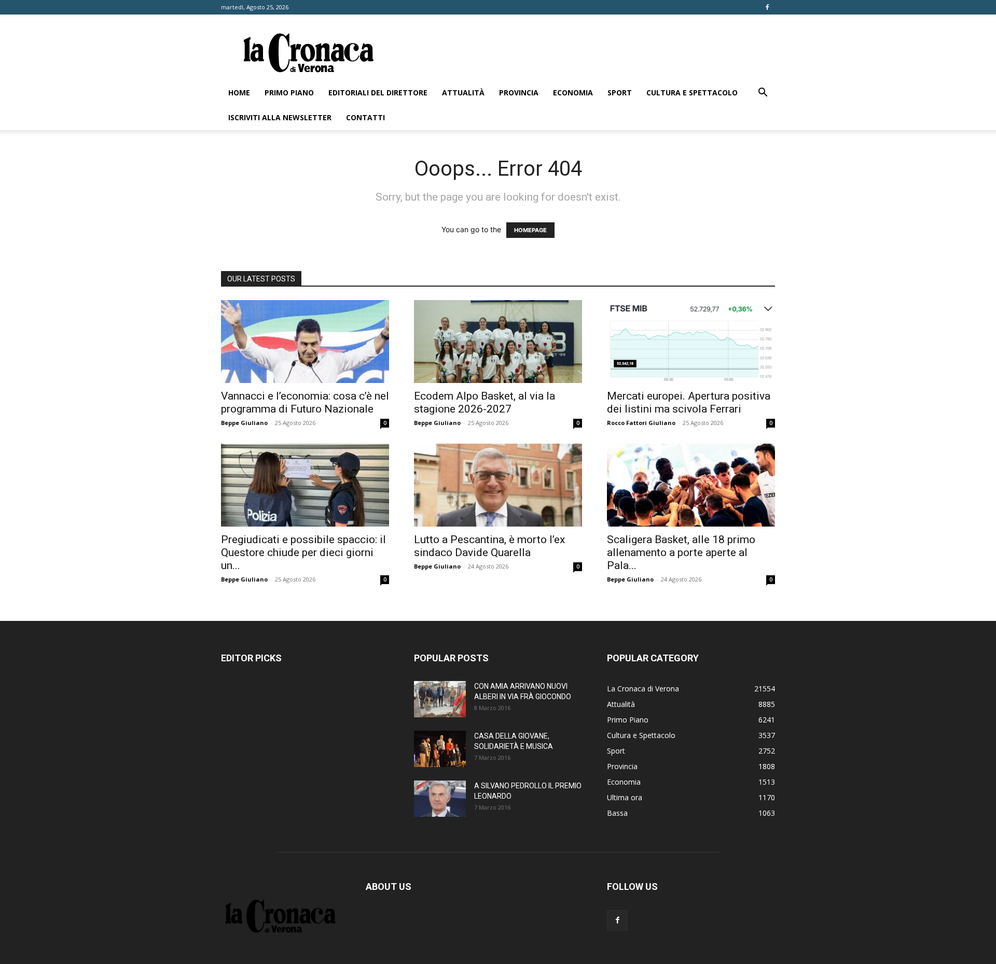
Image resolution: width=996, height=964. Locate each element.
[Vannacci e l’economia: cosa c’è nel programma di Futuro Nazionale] (305, 341)
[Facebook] (767, 7)
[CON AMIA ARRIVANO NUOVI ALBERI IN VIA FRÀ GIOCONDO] (440, 699)
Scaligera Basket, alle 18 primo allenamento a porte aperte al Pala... (681, 552)
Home (239, 92)
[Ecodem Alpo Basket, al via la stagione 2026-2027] (498, 341)
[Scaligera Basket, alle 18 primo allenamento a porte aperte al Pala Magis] (691, 485)
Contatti (365, 117)
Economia (573, 92)
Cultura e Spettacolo (692, 92)
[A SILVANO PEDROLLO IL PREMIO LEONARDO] (440, 799)
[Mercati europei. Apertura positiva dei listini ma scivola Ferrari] (691, 341)
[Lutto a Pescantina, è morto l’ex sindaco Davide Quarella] (498, 485)
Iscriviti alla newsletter (279, 117)
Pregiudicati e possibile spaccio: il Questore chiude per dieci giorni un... (303, 552)
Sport (619, 92)
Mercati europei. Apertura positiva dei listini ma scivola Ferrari (688, 402)
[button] (762, 93)
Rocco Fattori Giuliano (641, 423)
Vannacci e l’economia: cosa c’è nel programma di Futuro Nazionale (305, 402)
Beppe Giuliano (244, 423)
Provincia (518, 92)
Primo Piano (289, 92)
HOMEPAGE (530, 230)
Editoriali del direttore (377, 92)
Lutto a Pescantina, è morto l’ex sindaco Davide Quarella (489, 546)
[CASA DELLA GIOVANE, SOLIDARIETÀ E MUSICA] (440, 749)
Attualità (463, 92)
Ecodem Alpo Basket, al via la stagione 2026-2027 (484, 402)
